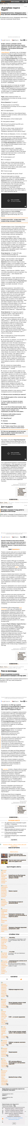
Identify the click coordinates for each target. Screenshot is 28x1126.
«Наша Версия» (5, 52)
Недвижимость (16, 549)
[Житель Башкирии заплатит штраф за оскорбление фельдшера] (4, 1003)
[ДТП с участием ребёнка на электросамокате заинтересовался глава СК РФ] (4, 1062)
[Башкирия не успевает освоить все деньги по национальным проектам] (4, 1052)
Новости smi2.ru (14, 851)
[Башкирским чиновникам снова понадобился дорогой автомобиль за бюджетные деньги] (4, 915)
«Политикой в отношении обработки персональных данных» (14, 1118)
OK (14, 1123)
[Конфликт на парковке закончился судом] (4, 1043)
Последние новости (14, 820)
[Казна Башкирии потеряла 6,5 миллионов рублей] (4, 902)
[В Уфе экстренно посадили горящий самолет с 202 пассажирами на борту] (4, 1032)
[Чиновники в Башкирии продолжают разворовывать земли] (4, 928)
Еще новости (14, 839)
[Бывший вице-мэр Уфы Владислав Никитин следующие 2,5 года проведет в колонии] (4, 876)
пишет (16, 566)
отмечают (5, 769)
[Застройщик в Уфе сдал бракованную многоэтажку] (4, 954)
